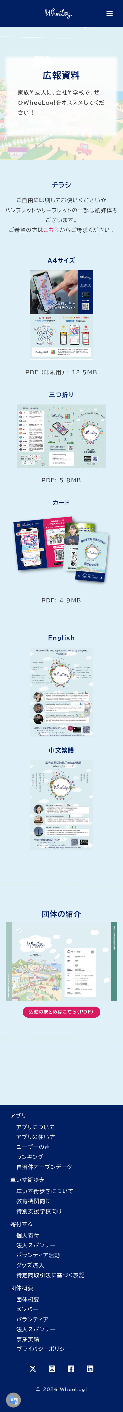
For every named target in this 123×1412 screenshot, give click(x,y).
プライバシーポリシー (43, 1349)
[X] (32, 1368)
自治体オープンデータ (44, 1167)
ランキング (29, 1157)
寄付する (21, 1224)
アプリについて (35, 1127)
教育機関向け (33, 1201)
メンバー (27, 1309)
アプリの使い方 (36, 1137)
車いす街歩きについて (44, 1191)
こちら (51, 230)
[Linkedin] (90, 1368)
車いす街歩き (27, 1179)
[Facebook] (71, 1368)
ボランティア (32, 1319)
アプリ (18, 1115)
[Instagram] (52, 1368)
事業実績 (28, 1339)
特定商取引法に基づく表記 (50, 1275)
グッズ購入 (30, 1265)
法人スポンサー (36, 1245)
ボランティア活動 (38, 1255)
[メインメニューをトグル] (109, 13)
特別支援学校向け (39, 1211)
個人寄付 (28, 1235)
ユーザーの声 (33, 1147)
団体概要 (22, 1288)
